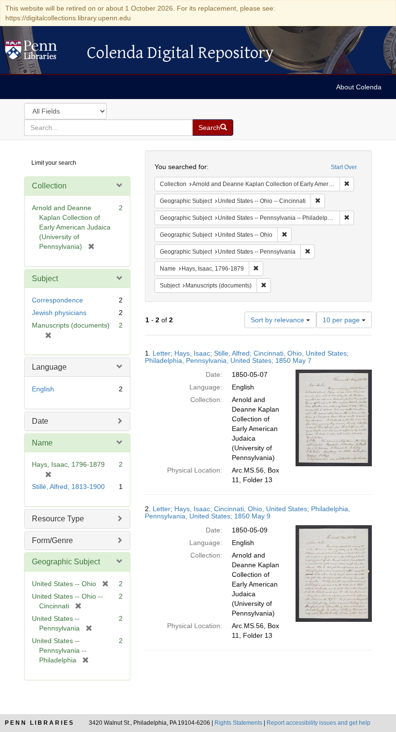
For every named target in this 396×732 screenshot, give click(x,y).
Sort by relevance (278, 320)
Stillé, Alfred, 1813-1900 (68, 486)
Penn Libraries (39, 722)
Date (40, 421)
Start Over (344, 167)
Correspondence (57, 300)
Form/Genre (52, 540)
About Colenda (359, 87)
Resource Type (58, 519)
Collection (49, 186)
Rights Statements (238, 722)
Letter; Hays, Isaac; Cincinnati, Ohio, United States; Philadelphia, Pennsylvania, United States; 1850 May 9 (247, 512)
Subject (45, 278)
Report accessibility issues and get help (318, 722)
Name (42, 443)
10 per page (342, 320)
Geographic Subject (66, 562)
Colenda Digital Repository (41, 53)
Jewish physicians (59, 312)
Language (49, 367)
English (43, 389)
